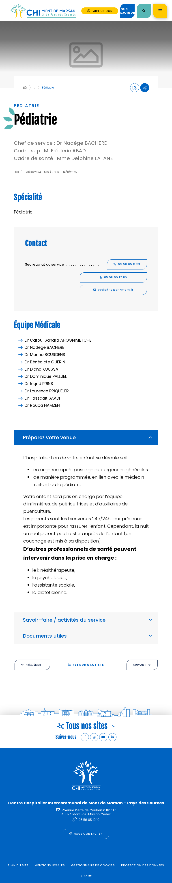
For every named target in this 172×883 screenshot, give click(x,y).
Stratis (86, 875)
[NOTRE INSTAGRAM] (94, 737)
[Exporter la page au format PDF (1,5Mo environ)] (134, 87)
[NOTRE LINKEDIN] (112, 737)
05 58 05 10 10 (89, 820)
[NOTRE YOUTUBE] (103, 737)
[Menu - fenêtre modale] (160, 11)
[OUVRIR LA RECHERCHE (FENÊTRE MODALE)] (144, 11)
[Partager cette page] (144, 87)
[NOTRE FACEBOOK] (85, 737)
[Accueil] (25, 87)
